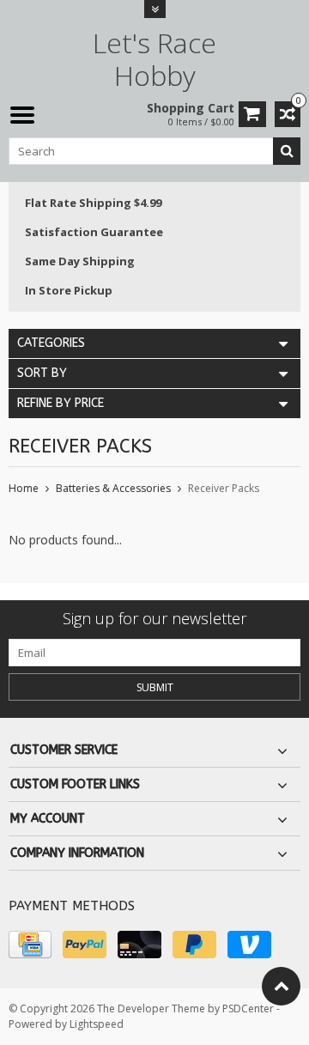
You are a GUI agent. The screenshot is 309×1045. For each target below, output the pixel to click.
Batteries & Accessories (113, 488)
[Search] (286, 151)
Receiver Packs (223, 488)
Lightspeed (97, 1024)
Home (24, 488)
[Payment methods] (30, 944)
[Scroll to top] (281, 986)
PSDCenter (248, 1008)
